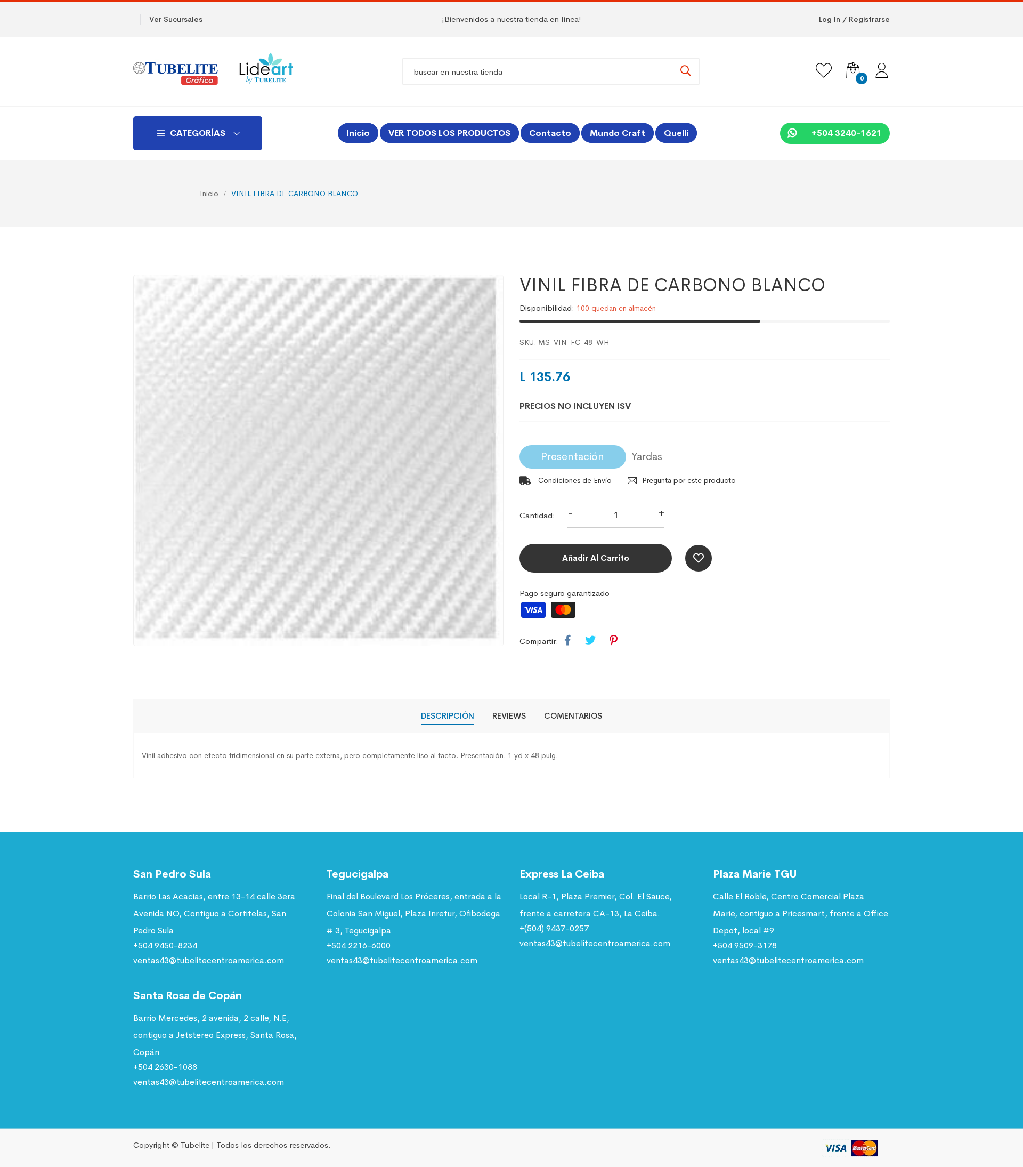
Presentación (572, 456)
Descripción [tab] (447, 716)
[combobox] (551, 71)
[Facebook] (567, 640)
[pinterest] (614, 640)
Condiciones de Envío (574, 480)
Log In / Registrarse (854, 19)
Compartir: (538, 641)
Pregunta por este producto (689, 480)
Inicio (358, 133)
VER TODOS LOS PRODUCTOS (449, 133)
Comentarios (573, 716)
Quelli (676, 133)
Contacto (550, 133)
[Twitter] (590, 640)
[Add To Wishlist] (698, 558)
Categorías (197, 133)
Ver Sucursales (175, 19)
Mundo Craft (617, 133)
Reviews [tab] (509, 716)
